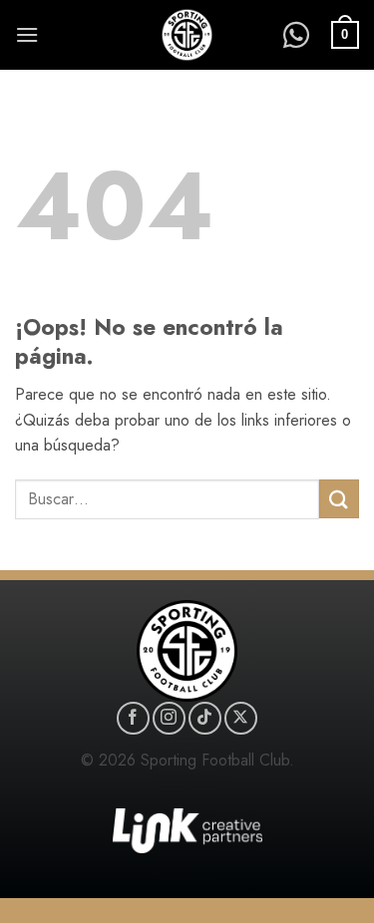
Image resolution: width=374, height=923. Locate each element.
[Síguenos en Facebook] (133, 718)
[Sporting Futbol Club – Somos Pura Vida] (187, 35)
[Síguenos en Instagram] (169, 718)
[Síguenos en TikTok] (204, 718)
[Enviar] (339, 498)
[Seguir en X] (240, 718)
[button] (27, 34)
